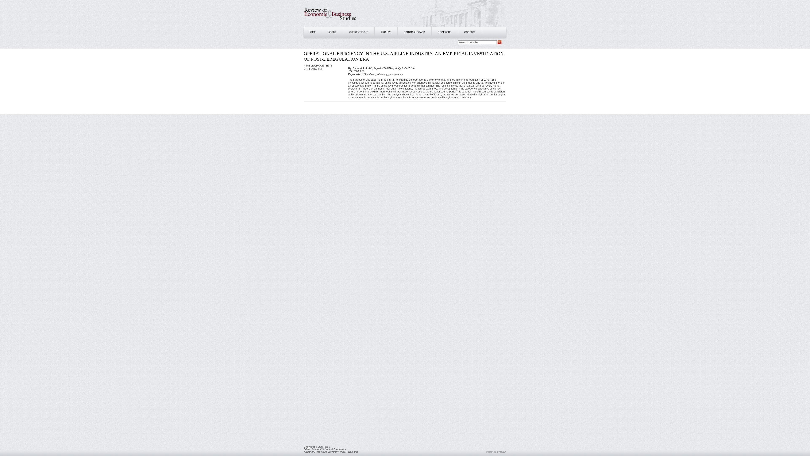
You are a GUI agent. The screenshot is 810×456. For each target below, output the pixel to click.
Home (312, 32)
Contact (469, 32)
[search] (499, 42)
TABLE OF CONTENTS (319, 65)
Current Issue (358, 32)
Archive (386, 32)
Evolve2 (501, 452)
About (332, 32)
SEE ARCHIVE (314, 69)
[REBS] (330, 22)
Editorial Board (414, 32)
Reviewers (444, 32)
